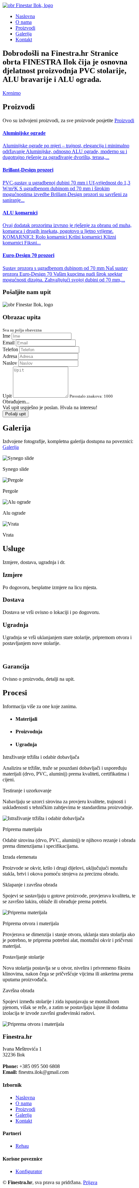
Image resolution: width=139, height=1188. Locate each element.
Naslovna (25, 16)
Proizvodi (25, 28)
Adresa (10, 356)
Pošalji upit (15, 413)
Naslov (10, 363)
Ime (6, 336)
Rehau (22, 1146)
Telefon (10, 349)
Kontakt (24, 39)
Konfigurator (29, 1171)
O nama (24, 22)
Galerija (24, 33)
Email (9, 342)
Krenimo (12, 93)
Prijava (90, 1182)
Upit (7, 396)
